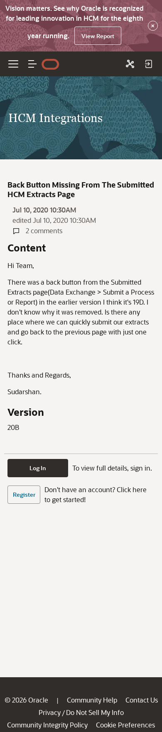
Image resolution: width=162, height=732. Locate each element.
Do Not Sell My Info (95, 712)
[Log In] (148, 63)
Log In (37, 468)
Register (24, 494)
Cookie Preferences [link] (125, 724)
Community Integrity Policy (47, 724)
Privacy (50, 712)
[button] (32, 64)
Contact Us (141, 699)
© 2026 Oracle (26, 699)
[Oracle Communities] (130, 64)
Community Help (92, 699)
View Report (97, 36)
